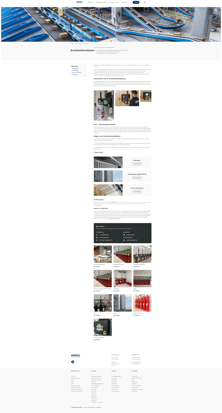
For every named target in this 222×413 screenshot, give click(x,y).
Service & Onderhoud (76, 72)
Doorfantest (114, 383)
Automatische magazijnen (96, 376)
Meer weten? (75, 74)
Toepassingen (75, 68)
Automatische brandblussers (139, 264)
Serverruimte (94, 394)
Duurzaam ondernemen (137, 385)
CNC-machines (94, 398)
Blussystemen (116, 288)
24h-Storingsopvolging (116, 376)
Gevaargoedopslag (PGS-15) (97, 383)
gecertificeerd (114, 202)
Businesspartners (135, 387)
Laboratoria (93, 396)
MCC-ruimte (93, 389)
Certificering (114, 381)
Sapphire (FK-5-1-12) (137, 313)
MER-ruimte (93, 391)
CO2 (95, 313)
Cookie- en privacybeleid (89, 407)
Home (72, 43)
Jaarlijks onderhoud (116, 387)
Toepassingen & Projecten (101, 2)
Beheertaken (114, 378)
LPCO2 (115, 313)
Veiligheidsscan (115, 389)
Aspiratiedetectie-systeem (119, 264)
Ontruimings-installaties (98, 337)
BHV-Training (114, 380)
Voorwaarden (98, 407)
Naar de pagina (137, 163)
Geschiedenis (134, 381)
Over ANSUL (124, 2)
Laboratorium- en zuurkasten (97, 402)
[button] (145, 2)
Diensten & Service (114, 2)
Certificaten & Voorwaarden (137, 389)
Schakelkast (93, 400)
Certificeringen (75, 70)
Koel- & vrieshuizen (95, 385)
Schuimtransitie (94, 387)
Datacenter (93, 381)
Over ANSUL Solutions (136, 378)
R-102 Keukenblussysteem (99, 264)
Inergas (134, 288)
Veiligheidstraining (115, 391)
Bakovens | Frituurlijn (95, 378)
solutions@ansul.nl (137, 359)
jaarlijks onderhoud (114, 218)
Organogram (134, 383)
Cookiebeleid (134, 391)
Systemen (90, 2)
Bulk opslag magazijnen (96, 380)
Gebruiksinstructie (115, 385)
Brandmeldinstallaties (75, 385)
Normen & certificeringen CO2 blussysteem (102, 288)
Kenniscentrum (135, 376)
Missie (133, 380)
